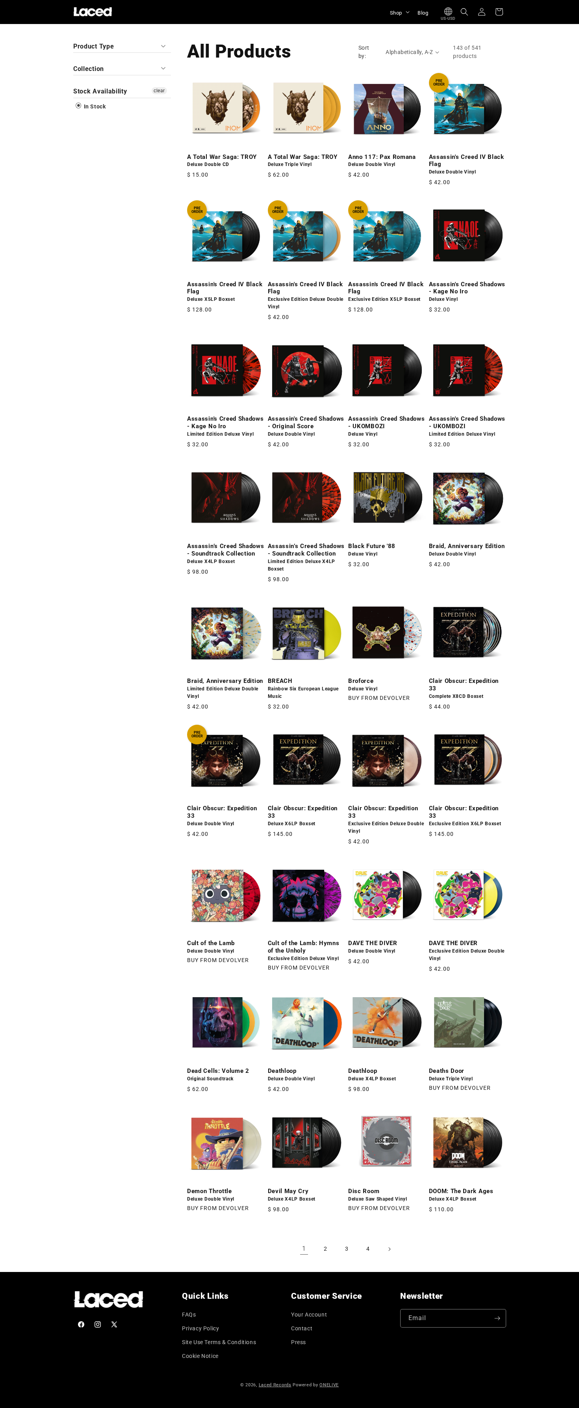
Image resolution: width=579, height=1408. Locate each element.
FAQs (189, 1314)
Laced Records (275, 1384)
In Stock (94, 106)
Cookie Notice (200, 1356)
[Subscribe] (497, 1318)
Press (298, 1342)
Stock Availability (100, 91)
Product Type (93, 46)
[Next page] (389, 1249)
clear (159, 90)
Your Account (309, 1314)
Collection (88, 69)
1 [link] (304, 1248)
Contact (301, 1328)
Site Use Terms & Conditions (219, 1342)
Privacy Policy (200, 1328)
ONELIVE (329, 1384)
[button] (399, 12)
